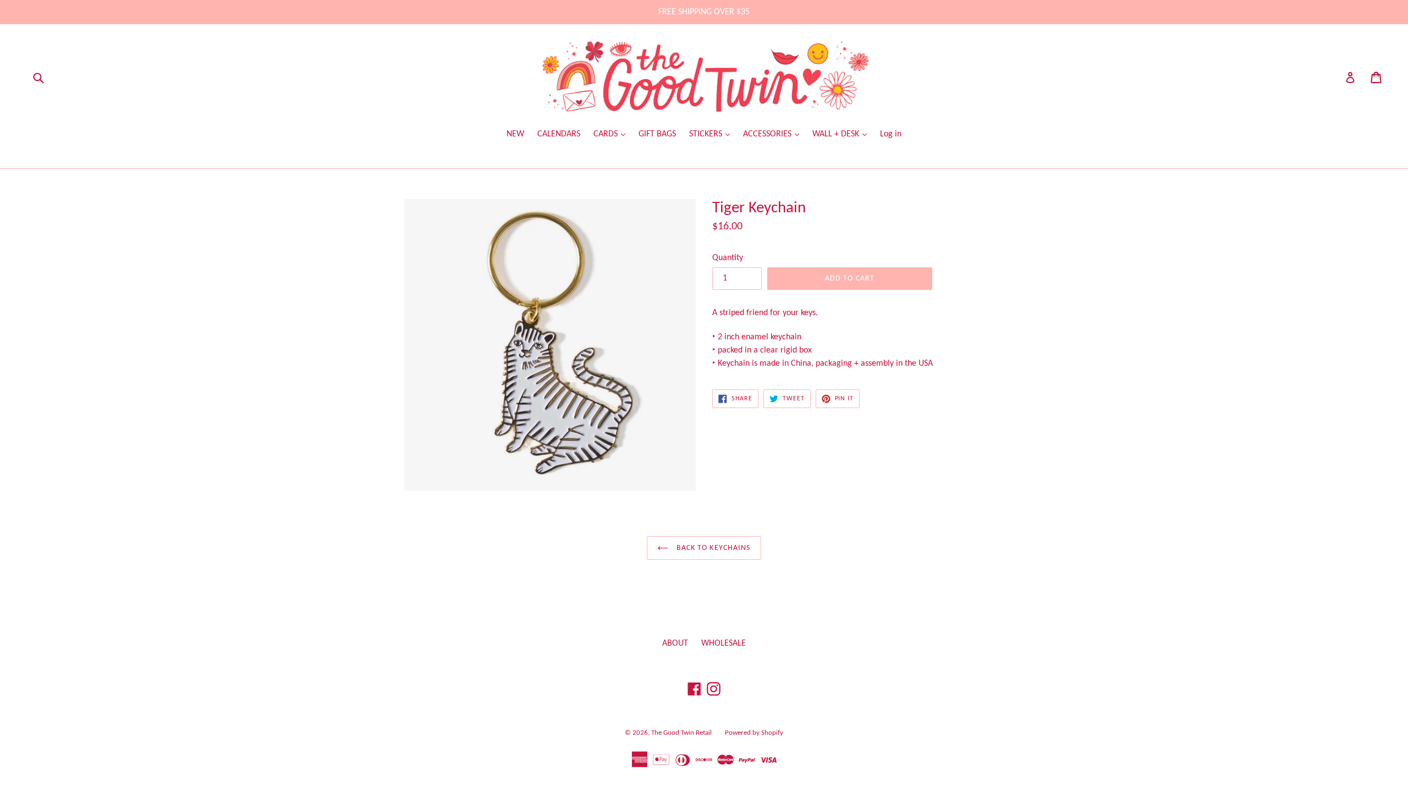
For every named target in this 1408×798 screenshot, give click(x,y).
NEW (515, 134)
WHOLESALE (723, 643)
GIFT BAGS (657, 134)
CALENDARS (558, 134)
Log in (890, 134)
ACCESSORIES (768, 134)
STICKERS (706, 134)
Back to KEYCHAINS (712, 548)
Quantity (727, 258)
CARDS (606, 134)
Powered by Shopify (754, 732)
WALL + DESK (836, 134)
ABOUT (675, 643)
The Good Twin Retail (681, 732)
